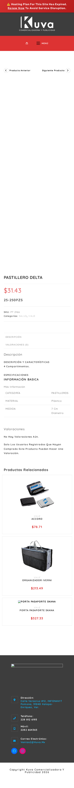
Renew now (16, 8)
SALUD (23, 316)
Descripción (14, 337)
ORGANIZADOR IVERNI (37, 580)
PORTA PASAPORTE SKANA (37, 610)
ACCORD (37, 518)
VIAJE (31, 316)
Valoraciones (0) (17, 344)
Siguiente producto (53, 70)
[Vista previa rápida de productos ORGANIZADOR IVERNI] (67, 544)
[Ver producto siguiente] (68, 70)
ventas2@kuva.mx (33, 742)
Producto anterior (19, 70)
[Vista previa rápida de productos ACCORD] (67, 483)
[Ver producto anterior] (6, 70)
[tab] (37, 337)
